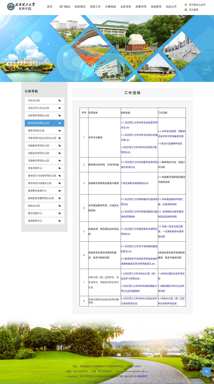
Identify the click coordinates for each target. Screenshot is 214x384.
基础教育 (156, 6)
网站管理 (142, 376)
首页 (49, 6)
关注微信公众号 (197, 5)
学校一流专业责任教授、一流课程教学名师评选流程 (171, 231)
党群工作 (95, 6)
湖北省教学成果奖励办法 (135, 183)
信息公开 (171, 6)
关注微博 (193, 10)
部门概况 (65, 6)
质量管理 (141, 6)
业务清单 (125, 6)
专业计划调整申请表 (171, 143)
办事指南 (110, 6)
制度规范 (80, 6)
